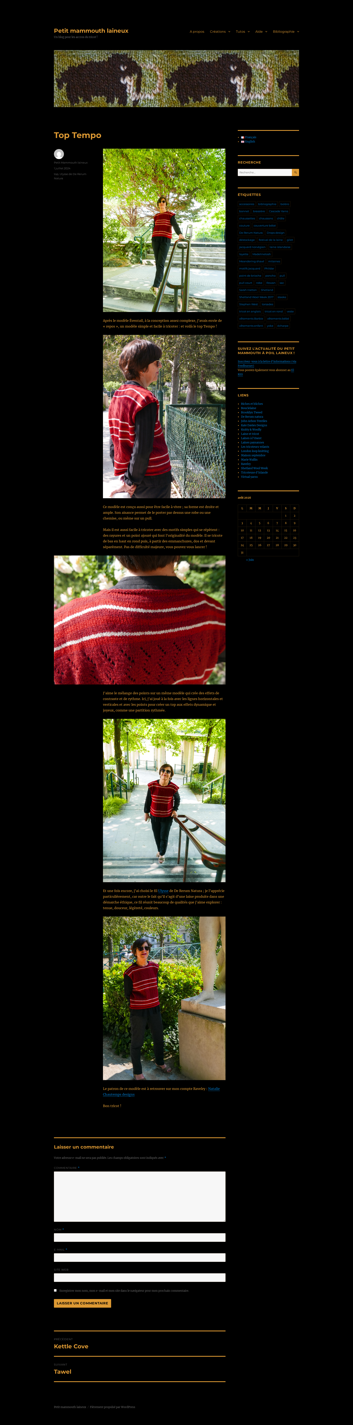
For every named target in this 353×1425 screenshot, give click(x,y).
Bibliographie (284, 32)
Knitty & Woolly (251, 429)
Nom (59, 1229)
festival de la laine (271, 239)
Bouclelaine (248, 408)
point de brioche (250, 275)
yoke (270, 325)
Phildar (269, 268)
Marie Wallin (249, 459)
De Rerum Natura (251, 232)
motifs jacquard (249, 268)
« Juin (250, 560)
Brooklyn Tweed (251, 412)
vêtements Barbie (251, 318)
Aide (259, 32)
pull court (245, 282)
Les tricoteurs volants (255, 447)
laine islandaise (280, 247)
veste (290, 311)
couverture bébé (265, 225)
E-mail (60, 1249)
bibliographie (267, 204)
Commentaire (67, 1168)
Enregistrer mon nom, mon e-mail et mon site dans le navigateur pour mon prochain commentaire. (124, 1291)
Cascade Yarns (278, 211)
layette (243, 254)
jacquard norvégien (252, 247)
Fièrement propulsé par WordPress (112, 1407)
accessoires (246, 204)
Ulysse (163, 891)
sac (282, 282)
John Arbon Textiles (254, 421)
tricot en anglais (250, 311)
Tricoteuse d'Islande (254, 472)
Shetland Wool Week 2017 (256, 297)
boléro (284, 204)
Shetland (267, 290)
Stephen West (248, 304)
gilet (290, 239)
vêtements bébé (278, 318)
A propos (197, 32)
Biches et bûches (252, 404)
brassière (259, 211)
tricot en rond (274, 311)
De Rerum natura (252, 417)
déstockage (247, 239)
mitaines (274, 261)
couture (244, 225)
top (56, 174)
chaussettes (247, 218)
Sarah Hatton (248, 290)
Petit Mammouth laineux (71, 162)
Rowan (271, 282)
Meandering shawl (251, 261)
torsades (267, 304)
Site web (61, 1269)
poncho (270, 275)
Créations (218, 32)
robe (259, 282)
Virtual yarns (249, 477)
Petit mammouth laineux (91, 30)
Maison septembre (253, 455)
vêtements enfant (251, 325)
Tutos (240, 32)
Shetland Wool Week (254, 468)
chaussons (266, 218)
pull (282, 275)
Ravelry (246, 464)
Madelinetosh (261, 254)
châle (280, 218)
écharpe (282, 325)
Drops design (276, 232)
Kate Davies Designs (254, 425)
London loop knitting (255, 451)
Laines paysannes (252, 442)
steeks (282, 297)
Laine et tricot (250, 434)
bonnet (244, 211)
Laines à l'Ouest (251, 438)
